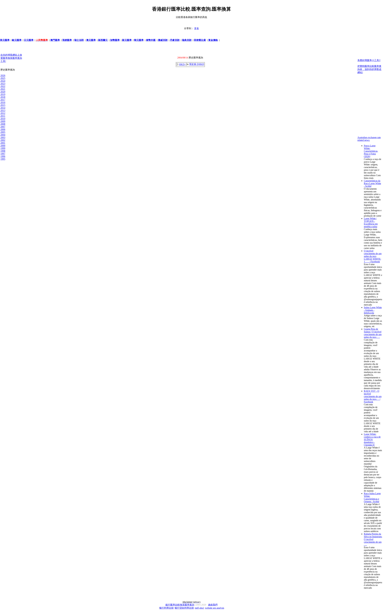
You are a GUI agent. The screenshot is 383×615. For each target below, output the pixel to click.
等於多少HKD (196, 64)
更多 (196, 28)
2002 (2, 140)
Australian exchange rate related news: (369, 138)
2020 (2, 91)
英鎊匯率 (67, 40)
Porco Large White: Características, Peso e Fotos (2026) (371, 151)
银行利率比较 (166, 608)
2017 (2, 99)
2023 (2, 83)
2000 (2, 145)
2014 (2, 107)
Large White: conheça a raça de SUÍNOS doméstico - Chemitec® (372, 439)
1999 (2, 148)
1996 (2, 156)
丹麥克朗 (175, 40)
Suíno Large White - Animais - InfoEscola (373, 310)
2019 (2, 94)
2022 (2, 86)
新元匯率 (127, 40)
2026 (2, 75)
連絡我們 (213, 604)
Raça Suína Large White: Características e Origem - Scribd (372, 497)
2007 (2, 126)
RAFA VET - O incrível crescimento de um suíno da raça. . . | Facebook (373, 396)
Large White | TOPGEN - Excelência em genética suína (371, 222)
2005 (2, 132)
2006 (2, 129)
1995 (2, 159)
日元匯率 (29, 40)
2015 (2, 105)
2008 (2, 124)
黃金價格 (213, 40)
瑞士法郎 (79, 40)
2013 (2, 110)
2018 (2, 97)
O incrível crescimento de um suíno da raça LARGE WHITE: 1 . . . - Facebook (373, 256)
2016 (2, 102)
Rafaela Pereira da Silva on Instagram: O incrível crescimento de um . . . (373, 539)
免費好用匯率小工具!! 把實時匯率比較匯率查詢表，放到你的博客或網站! (369, 66)
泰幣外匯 (151, 40)
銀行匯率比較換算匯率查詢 (179, 604)
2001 (2, 143)
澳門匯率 (55, 40)
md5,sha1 (199, 608)
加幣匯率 (115, 40)
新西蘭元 (103, 40)
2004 (2, 134)
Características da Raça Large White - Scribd (372, 183)
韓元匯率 (139, 40)
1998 (2, 151)
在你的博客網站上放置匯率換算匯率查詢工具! (11, 58)
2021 (2, 89)
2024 (2, 81)
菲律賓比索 (200, 40)
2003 (2, 137)
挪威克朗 (163, 40)
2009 (2, 121)
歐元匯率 (17, 40)
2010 (2, 118)
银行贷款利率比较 (184, 608)
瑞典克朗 (187, 40)
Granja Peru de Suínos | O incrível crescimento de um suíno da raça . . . (373, 333)
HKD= (182, 64)
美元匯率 (5, 40)
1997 (2, 153)
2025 (2, 78)
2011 (2, 116)
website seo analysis (214, 608)
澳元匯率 (91, 40)
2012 (2, 113)
